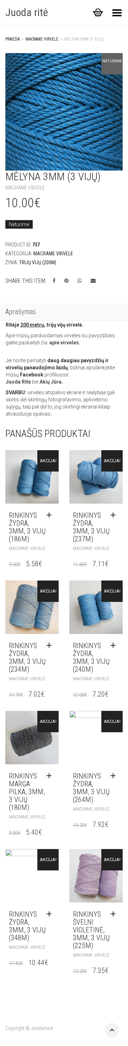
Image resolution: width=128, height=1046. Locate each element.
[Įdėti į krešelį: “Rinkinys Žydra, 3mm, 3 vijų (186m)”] (51, 515)
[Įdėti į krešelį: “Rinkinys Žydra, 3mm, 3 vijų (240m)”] (115, 646)
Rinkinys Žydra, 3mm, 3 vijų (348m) (27, 926)
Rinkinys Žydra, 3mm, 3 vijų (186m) (27, 527)
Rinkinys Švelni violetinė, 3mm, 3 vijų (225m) (91, 930)
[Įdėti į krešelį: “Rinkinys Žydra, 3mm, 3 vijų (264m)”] (115, 776)
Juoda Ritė (18, 382)
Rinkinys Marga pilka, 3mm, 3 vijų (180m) (27, 792)
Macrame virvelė (42, 39)
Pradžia (12, 39)
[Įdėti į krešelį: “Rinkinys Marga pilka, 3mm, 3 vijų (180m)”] (51, 776)
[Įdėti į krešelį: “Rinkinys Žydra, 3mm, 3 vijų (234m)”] (51, 646)
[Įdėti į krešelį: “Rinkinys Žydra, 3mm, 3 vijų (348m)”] (51, 914)
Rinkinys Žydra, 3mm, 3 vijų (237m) (91, 527)
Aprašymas (20, 311)
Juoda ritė (26, 12)
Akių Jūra (50, 382)
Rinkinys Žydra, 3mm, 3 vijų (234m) (27, 657)
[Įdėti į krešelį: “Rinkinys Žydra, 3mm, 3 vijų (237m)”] (115, 515)
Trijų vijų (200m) (37, 262)
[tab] (64, 312)
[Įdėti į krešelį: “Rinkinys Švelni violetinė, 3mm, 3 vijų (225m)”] (115, 914)
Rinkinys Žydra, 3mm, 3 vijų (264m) (91, 788)
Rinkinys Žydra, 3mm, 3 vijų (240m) (91, 657)
